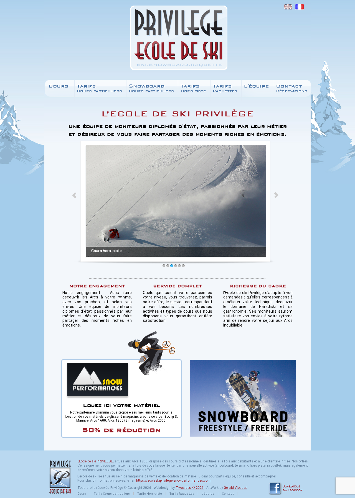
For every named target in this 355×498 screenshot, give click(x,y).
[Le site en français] (299, 7)
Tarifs (99, 88)
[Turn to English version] (288, 7)
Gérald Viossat (235, 488)
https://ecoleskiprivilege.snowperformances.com (173, 480)
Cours (58, 86)
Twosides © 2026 (190, 488)
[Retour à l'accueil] (177, 40)
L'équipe (256, 86)
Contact (291, 88)
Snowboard (151, 88)
